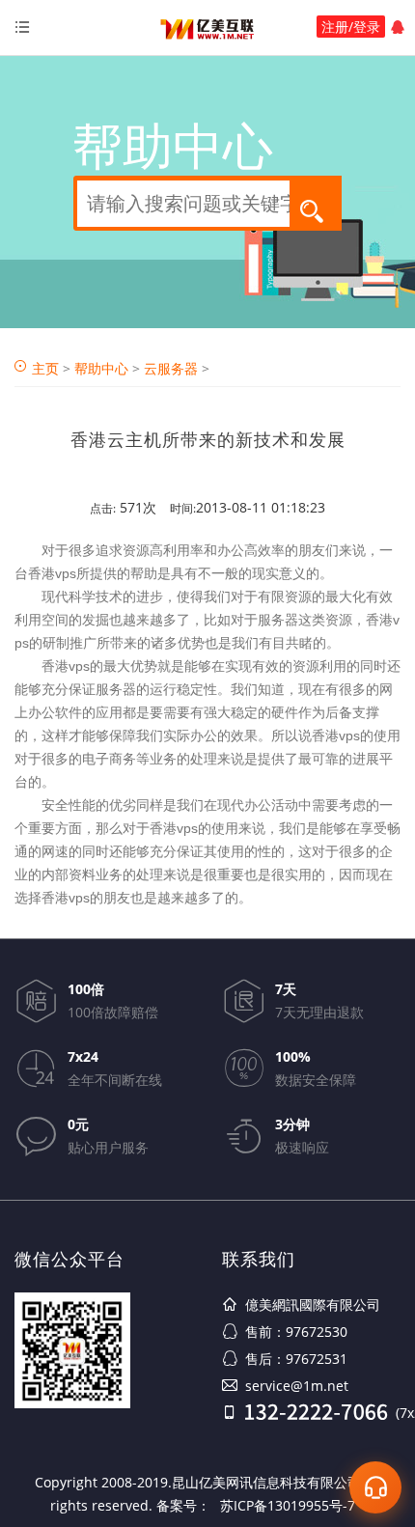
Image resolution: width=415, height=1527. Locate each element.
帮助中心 (101, 368)
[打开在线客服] (375, 1487)
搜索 (317, 210)
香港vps (52, 573)
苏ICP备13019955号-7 (287, 1505)
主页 (45, 368)
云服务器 (171, 368)
